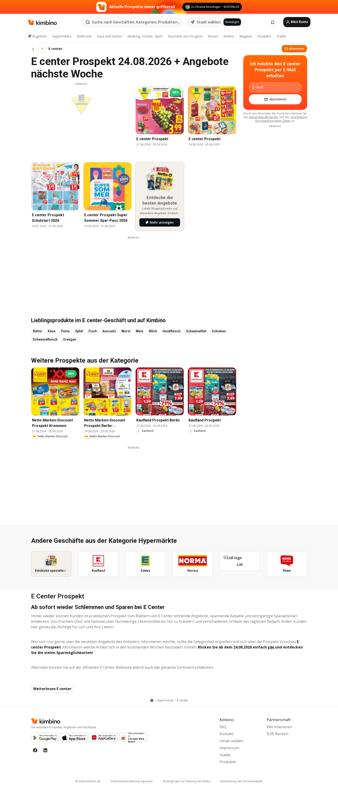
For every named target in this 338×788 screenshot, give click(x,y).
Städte (281, 36)
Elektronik (84, 36)
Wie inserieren (279, 726)
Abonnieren (296, 49)
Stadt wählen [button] (209, 22)
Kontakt (226, 733)
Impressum (229, 747)
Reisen (213, 36)
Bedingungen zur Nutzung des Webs (186, 781)
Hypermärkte (62, 36)
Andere (228, 36)
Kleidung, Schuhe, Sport (145, 36)
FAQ (223, 726)
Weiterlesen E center (52, 688)
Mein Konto (299, 22)
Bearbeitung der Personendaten (242, 781)
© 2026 (87, 781)
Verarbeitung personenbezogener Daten (281, 119)
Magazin (245, 36)
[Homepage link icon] (152, 700)
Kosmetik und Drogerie (185, 36)
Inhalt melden (231, 740)
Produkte (264, 36)
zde (271, 647)
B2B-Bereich (277, 733)
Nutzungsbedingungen (263, 117)
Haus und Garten (109, 36)
